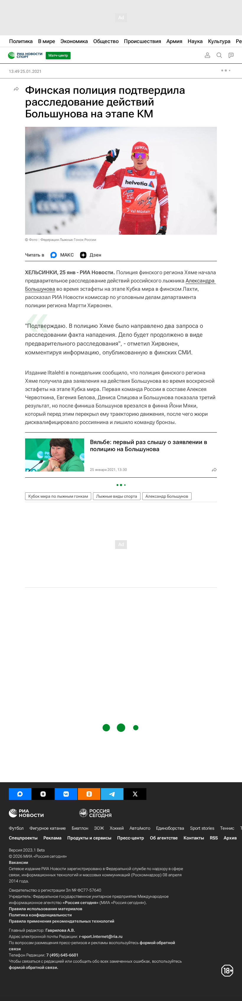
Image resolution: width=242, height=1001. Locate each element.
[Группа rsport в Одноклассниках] (89, 794)
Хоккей (117, 828)
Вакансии (18, 862)
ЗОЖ (99, 828)
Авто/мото (140, 828)
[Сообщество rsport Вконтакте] (66, 794)
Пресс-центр (130, 838)
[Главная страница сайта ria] (9, 55)
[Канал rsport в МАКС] (20, 794)
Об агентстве (164, 838)
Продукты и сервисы (89, 838)
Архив (230, 838)
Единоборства (170, 828)
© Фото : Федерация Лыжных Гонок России (60, 240)
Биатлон (80, 828)
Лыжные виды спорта (116, 496)
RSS (214, 838)
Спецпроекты (23, 838)
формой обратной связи (33, 967)
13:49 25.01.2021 (25, 71)
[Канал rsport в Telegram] (112, 794)
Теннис (227, 828)
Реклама (52, 838)
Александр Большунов (166, 496)
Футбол (16, 828)
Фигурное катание (48, 828)
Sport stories (202, 828)
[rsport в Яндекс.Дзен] (43, 794)
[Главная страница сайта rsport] (38, 55)
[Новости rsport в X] (135, 794)
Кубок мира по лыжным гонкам (58, 496)
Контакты (194, 838)
